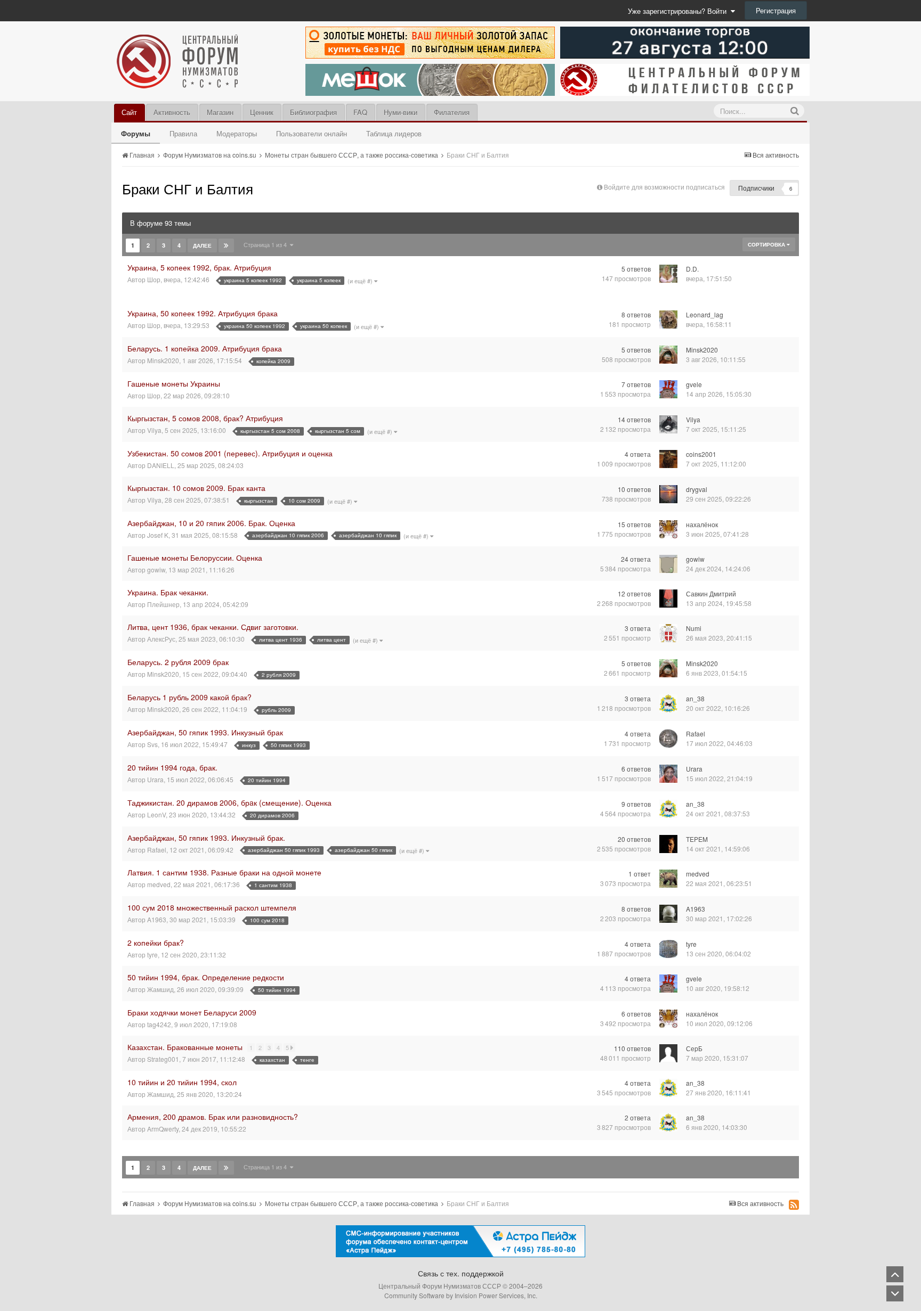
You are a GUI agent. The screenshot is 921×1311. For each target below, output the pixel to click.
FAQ (360, 112)
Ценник (261, 112)
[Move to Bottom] (894, 1293)
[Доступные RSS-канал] (794, 1204)
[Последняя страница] (226, 245)
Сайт (129, 112)
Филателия (452, 112)
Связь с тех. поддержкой (461, 1273)
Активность (172, 112)
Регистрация (776, 10)
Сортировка (767, 244)
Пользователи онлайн (311, 133)
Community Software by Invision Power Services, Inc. (460, 1295)
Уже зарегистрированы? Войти (679, 11)
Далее (202, 245)
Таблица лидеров (394, 133)
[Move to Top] (894, 1274)
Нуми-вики (400, 112)
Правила (183, 133)
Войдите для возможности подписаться (664, 186)
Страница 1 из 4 (267, 244)
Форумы (135, 133)
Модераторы (236, 133)
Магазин (220, 112)
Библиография (313, 112)
